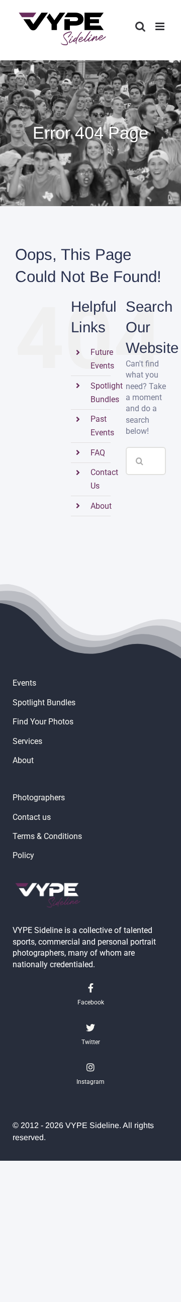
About (101, 506)
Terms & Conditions (47, 836)
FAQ (97, 452)
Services (27, 741)
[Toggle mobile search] (140, 26)
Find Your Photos (43, 721)
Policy (23, 855)
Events (24, 683)
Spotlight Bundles (44, 702)
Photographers (39, 797)
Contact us (32, 817)
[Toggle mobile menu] (160, 26)
